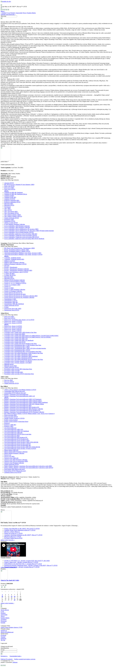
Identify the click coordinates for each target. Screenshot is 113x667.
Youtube (3, 637)
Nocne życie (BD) (9, 456)
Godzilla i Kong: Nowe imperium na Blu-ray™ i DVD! (19, 530)
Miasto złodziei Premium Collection (14, 453)
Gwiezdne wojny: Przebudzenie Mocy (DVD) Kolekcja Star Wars (22, 351)
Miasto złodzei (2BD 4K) (11, 450)
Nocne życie (7, 455)
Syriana (6, 307)
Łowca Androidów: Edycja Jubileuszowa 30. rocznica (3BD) (21, 229)
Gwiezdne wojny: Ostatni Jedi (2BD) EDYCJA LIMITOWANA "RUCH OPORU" (27, 337)
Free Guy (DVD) (9, 381)
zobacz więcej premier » (7, 603)
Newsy (25, 13)
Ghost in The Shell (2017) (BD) (10, 580)
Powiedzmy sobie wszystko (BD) (13, 372)
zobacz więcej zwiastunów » (9, 567)
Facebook (3, 635)
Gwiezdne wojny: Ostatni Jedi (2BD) (14, 334)
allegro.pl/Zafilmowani (7, 632)
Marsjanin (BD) (8, 203)
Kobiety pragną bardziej (11, 420)
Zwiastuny (4, 619)
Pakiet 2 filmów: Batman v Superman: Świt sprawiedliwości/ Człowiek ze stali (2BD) (28, 466)
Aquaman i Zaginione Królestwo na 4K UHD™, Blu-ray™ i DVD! (23, 535)
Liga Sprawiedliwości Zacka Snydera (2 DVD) (17, 444)
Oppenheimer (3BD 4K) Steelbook (14, 304)
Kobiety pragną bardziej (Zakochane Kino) (16, 421)
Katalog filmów (31, 13)
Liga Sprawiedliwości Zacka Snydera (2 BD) (16, 440)
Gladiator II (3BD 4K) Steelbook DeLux (15, 194)
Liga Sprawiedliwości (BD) (12, 436)
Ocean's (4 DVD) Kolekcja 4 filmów (14, 281)
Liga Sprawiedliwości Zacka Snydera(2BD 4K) (17, 445)
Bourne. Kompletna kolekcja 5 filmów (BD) (16, 249)
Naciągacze (7, 207)
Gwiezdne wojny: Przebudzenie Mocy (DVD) (17, 350)
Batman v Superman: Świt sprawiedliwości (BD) (18, 405)
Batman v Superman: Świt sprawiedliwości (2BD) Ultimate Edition (23, 401)
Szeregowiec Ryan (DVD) (11, 310)
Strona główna (5, 610)
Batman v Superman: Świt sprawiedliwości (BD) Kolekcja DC (21, 407)
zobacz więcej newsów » (8, 540)
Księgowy (7, 423)
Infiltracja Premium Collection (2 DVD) (15, 264)
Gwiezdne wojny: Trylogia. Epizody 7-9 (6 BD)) (18, 362)
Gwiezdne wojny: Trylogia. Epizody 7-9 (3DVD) (18, 361)
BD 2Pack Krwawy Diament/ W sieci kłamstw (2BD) (19, 184)
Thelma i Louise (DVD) (11, 222)
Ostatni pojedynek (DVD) (11, 218)
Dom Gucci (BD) (9, 187)
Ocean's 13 (7, 286)
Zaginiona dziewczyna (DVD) (12, 472)
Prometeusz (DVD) (9, 221)
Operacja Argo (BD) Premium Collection (15, 459)
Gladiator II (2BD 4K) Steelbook (13, 192)
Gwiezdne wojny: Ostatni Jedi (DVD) (15, 342)
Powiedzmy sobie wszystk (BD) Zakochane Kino (18, 369)
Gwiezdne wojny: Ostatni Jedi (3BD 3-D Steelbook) (19, 340)
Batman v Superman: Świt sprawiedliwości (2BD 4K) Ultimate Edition (24, 404)
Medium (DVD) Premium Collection (14, 280)
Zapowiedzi (19, 13)
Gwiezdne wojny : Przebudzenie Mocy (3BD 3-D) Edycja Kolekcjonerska (25, 348)
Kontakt (3, 622)
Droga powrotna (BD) (10, 415)
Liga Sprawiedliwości (10, 428)
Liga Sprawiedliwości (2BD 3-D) (13, 429)
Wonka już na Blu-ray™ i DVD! (13, 533)
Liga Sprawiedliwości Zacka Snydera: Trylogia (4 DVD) (20, 448)
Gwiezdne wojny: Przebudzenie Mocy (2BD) (17, 347)
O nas (8, 13)
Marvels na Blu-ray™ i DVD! (12, 536)
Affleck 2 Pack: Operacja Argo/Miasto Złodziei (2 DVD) (20, 389)
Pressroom (4, 621)
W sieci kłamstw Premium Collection (14, 224)
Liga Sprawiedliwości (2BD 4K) (13, 432)
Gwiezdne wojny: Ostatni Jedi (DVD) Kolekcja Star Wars (20, 343)
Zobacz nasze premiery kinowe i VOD (11, 627)
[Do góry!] (6, 1)
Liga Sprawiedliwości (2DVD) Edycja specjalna (17, 434)
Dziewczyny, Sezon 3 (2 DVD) (13, 326)
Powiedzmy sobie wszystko (12, 370)
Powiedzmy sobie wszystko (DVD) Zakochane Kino (19, 374)
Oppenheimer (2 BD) (10, 299)
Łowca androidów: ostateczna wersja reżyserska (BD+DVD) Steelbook (24, 238)
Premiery (12, 13)
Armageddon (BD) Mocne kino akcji (14, 391)
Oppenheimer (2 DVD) (10, 300)
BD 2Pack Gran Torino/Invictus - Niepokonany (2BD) (19, 248)
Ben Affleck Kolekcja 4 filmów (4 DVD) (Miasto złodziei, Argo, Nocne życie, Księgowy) (29, 413)
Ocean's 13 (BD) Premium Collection (14, 289)
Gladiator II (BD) (9, 195)
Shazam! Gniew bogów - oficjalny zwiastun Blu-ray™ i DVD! (21, 567)
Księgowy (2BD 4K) (10, 424)
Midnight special (9, 364)
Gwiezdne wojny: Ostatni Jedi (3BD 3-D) (16, 339)
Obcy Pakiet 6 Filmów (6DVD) (13, 216)
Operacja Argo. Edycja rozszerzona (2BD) (16, 461)
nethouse (15, 662)
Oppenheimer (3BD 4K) (11, 302)
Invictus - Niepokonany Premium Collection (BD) (18, 270)
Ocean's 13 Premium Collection (13, 291)
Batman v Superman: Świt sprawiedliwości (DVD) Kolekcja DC (22, 410)
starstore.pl (4, 630)
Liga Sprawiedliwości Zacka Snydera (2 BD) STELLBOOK (21, 442)
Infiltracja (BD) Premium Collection (14, 262)
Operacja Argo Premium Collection (14, 463)
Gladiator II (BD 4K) (10, 197)
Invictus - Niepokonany (10, 267)
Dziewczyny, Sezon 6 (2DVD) (13, 331)
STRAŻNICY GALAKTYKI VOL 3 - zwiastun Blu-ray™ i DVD (23, 564)
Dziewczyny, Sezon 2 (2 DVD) (13, 323)
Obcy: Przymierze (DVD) (11, 213)
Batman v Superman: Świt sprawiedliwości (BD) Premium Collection (23, 409)
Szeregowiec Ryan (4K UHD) (12, 308)
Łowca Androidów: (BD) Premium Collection (17, 227)
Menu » (3, 11)
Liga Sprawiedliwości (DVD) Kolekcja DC (16, 439)
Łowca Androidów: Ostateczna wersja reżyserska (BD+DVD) (21, 237)
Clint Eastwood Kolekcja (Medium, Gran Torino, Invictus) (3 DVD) (23, 254)
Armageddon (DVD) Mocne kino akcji (15, 393)
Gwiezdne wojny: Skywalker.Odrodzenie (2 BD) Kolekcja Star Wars (23, 353)
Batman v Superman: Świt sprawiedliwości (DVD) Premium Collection (24, 412)
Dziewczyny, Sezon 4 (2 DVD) (13, 327)
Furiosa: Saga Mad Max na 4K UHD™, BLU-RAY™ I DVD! (22, 528)
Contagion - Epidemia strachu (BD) (14, 259)
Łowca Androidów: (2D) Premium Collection (17, 226)
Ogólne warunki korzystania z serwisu (24, 659)
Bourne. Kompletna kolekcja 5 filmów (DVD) (17, 251)
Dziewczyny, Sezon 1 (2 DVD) (13, 321)
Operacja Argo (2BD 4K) (11, 458)
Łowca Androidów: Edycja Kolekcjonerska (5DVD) (19, 232)
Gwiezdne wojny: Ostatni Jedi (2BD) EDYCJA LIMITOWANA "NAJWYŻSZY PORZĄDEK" (31, 335)
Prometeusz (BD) (9, 219)
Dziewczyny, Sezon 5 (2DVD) (13, 329)
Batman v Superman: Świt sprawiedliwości (16, 394)
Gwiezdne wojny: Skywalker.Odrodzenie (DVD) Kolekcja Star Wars (23, 359)
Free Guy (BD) (8, 380)
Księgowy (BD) (8, 426)
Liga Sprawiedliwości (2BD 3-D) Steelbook (16, 431)
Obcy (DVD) (8, 210)
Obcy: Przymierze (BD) (11, 211)
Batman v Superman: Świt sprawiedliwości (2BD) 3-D (19, 396)
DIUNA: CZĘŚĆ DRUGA (12, 532)
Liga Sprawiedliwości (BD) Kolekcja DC (15, 437)
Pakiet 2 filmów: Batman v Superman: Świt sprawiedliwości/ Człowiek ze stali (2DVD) (28, 467)
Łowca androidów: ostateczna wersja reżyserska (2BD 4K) (20, 234)
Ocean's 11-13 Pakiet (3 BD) (12, 284)
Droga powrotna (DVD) (11, 416)
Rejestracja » (4, 656)
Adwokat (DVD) (9, 183)
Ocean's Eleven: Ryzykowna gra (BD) (15, 294)
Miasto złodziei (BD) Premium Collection (15, 451)
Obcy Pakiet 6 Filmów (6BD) (12, 215)
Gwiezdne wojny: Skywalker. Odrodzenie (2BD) (18, 354)
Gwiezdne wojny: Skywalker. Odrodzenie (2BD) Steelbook (21, 356)
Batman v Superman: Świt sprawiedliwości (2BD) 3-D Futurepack (22, 399)
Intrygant (6, 265)
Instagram (3, 638)
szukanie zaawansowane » (8, 14)
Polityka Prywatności (7, 659)
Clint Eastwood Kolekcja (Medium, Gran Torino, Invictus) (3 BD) (22, 253)
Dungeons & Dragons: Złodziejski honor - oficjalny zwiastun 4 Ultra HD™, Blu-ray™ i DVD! (30, 565)
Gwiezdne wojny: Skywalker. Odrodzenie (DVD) (18, 358)
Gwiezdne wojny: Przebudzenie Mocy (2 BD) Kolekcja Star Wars (22, 345)
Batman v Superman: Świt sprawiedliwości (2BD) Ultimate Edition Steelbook (26, 402)
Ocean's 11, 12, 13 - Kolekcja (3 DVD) (15, 283)
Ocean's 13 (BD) (9, 288)
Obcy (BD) (7, 208)
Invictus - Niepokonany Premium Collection (16, 269)
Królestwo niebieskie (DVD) (12, 202)
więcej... (6, 191)
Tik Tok (3, 640)
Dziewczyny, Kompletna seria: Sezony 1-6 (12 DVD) (19, 319)
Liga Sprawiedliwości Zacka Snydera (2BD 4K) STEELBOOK (22, 447)
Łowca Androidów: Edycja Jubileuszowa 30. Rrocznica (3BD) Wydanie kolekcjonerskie (29, 230)
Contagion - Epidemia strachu (12, 257)
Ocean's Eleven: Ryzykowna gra (13, 292)
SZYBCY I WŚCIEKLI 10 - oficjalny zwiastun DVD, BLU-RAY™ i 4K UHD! (27, 560)
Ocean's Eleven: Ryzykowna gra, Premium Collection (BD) (21, 296)
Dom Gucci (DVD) (9, 189)
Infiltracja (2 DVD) (9, 261)
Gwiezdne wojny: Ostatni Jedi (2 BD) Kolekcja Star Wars (20, 332)
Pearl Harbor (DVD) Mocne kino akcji (15, 471)
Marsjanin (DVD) (9, 205)
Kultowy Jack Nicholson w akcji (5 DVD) (16, 272)
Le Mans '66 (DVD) (10, 275)
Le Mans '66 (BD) (9, 273)
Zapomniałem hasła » (16, 656)
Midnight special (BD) (10, 366)
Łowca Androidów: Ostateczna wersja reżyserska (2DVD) (20, 235)
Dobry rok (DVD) (9, 186)
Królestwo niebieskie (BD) (11, 200)
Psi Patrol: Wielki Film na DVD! (13, 538)
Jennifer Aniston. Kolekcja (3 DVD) (14, 418)
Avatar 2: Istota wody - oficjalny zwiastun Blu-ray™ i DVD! (21, 562)
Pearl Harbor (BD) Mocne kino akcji (14, 469)
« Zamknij (3, 13)
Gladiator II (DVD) (9, 199)
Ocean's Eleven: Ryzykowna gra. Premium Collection (19, 297)
